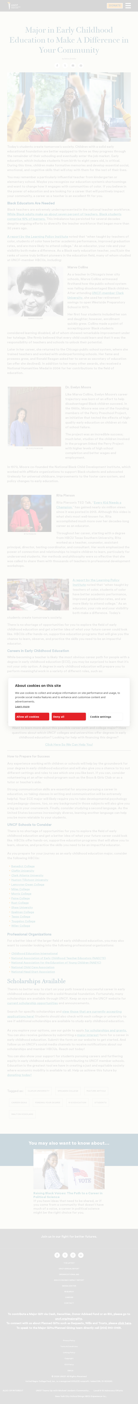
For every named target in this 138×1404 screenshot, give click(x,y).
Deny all (58, 716)
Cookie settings (100, 716)
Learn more (22, 706)
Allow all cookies (28, 716)
